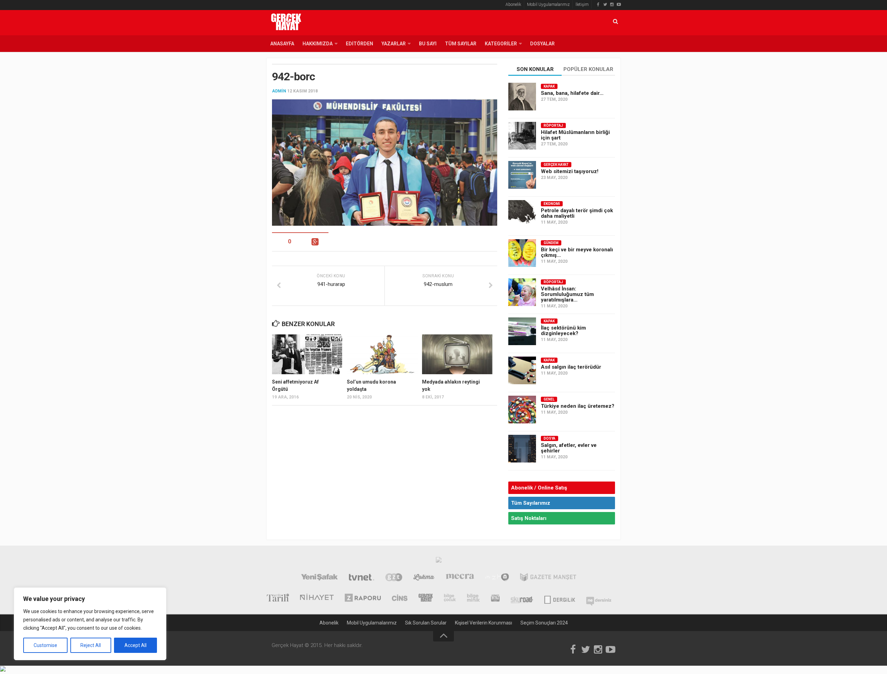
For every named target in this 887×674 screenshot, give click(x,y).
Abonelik (513, 4)
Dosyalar (542, 43)
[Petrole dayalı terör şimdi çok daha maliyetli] (522, 214)
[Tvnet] (361, 578)
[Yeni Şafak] (319, 578)
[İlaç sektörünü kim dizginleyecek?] (522, 331)
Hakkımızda (317, 43)
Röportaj (553, 125)
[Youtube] (619, 4)
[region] (90, 623)
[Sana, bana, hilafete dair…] (522, 96)
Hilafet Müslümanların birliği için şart (575, 135)
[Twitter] (605, 4)
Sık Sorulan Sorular (426, 623)
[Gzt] (393, 578)
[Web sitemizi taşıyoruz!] (522, 175)
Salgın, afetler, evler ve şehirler (569, 448)
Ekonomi (552, 204)
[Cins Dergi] (399, 598)
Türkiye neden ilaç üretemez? (577, 406)
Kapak (549, 86)
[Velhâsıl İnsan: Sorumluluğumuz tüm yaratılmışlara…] (522, 292)
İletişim (582, 4)
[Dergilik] (559, 598)
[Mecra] (460, 578)
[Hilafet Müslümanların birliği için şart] (522, 136)
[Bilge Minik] (473, 598)
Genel (549, 399)
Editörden (359, 43)
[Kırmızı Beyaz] (495, 598)
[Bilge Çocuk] (450, 598)
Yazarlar (393, 43)
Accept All (135, 645)
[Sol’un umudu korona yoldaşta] (382, 354)
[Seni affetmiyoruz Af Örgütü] (307, 354)
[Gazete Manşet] (548, 578)
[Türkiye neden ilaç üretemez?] (522, 409)
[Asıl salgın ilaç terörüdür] (522, 370)
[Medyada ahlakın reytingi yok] (457, 354)
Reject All (90, 645)
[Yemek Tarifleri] (423, 578)
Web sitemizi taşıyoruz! (569, 171)
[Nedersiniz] (598, 598)
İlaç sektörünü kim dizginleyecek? (563, 330)
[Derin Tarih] (277, 598)
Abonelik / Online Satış (539, 488)
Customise (45, 645)
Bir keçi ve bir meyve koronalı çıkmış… (577, 252)
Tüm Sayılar (460, 43)
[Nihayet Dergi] (317, 598)
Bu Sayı (428, 43)
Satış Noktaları (528, 518)
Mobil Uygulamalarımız (548, 4)
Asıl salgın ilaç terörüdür (571, 367)
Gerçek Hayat (556, 165)
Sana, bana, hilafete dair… (572, 93)
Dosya (549, 438)
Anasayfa (282, 43)
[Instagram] (612, 4)
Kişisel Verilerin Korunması (483, 623)
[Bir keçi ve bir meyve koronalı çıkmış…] (522, 253)
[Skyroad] (522, 598)
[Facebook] (598, 4)
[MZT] (497, 578)
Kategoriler (501, 43)
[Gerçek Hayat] (426, 598)
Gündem (551, 243)
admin (279, 91)
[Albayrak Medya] (438, 561)
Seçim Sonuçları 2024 (544, 623)
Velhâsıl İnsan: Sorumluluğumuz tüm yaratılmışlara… (567, 294)
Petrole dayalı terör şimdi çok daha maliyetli (577, 213)
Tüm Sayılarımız (530, 503)
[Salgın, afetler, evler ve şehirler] (522, 448)
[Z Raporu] (363, 598)
